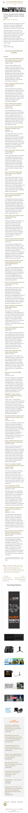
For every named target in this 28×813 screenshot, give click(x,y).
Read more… (7, 45)
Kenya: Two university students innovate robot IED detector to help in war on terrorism (14, 465)
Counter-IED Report (14, 2)
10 (22, 558)
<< (6, 558)
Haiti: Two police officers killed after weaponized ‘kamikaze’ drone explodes (14, 128)
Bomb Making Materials (15, 566)
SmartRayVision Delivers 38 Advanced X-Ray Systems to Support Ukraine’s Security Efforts (13, 747)
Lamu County (9, 572)
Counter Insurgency (13, 568)
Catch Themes (16, 811)
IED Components (17, 569)
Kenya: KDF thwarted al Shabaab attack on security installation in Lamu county (13, 105)
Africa (17, 565)
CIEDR (16, 19)
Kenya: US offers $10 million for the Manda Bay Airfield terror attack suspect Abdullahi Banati (14, 262)
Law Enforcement (16, 572)
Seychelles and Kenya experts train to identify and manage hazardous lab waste (14, 417)
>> (6, 560)
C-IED (21, 566)
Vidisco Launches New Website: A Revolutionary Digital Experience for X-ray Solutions (13, 756)
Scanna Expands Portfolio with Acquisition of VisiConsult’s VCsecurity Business (13, 773)
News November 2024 (9, 565)
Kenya (5, 572)
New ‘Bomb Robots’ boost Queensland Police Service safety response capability (13, 764)
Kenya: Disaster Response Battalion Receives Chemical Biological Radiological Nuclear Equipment (14, 532)
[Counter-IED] (14, 11)
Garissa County (11, 569)
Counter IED (6, 568)
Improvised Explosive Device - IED (17, 570)
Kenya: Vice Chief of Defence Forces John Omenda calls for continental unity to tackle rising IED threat (14, 60)
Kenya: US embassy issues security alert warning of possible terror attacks (14, 509)
